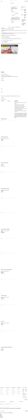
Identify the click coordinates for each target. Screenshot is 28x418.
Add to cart (16, 13)
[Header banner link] (14, 209)
